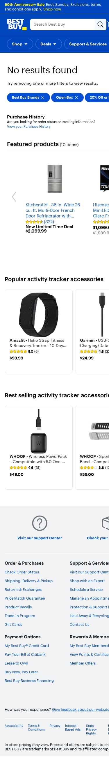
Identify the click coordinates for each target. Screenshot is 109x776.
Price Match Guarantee (25, 598)
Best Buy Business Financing (29, 680)
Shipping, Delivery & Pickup (29, 580)
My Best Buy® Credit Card (27, 645)
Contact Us (79, 624)
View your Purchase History (29, 126)
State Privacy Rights (91, 729)
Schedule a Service (86, 589)
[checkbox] (28, 97)
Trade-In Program (20, 615)
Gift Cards (13, 624)
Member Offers (83, 663)
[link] (24, 351)
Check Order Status (22, 572)
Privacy (55, 726)
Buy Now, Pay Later (21, 671)
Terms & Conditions (36, 727)
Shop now (52, 9)
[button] (20, 44)
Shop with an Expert (87, 580)
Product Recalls (18, 607)
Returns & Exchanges (23, 589)
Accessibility (14, 726)
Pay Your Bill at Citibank (25, 654)
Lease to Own (16, 663)
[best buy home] (17, 24)
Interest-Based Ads (73, 727)
